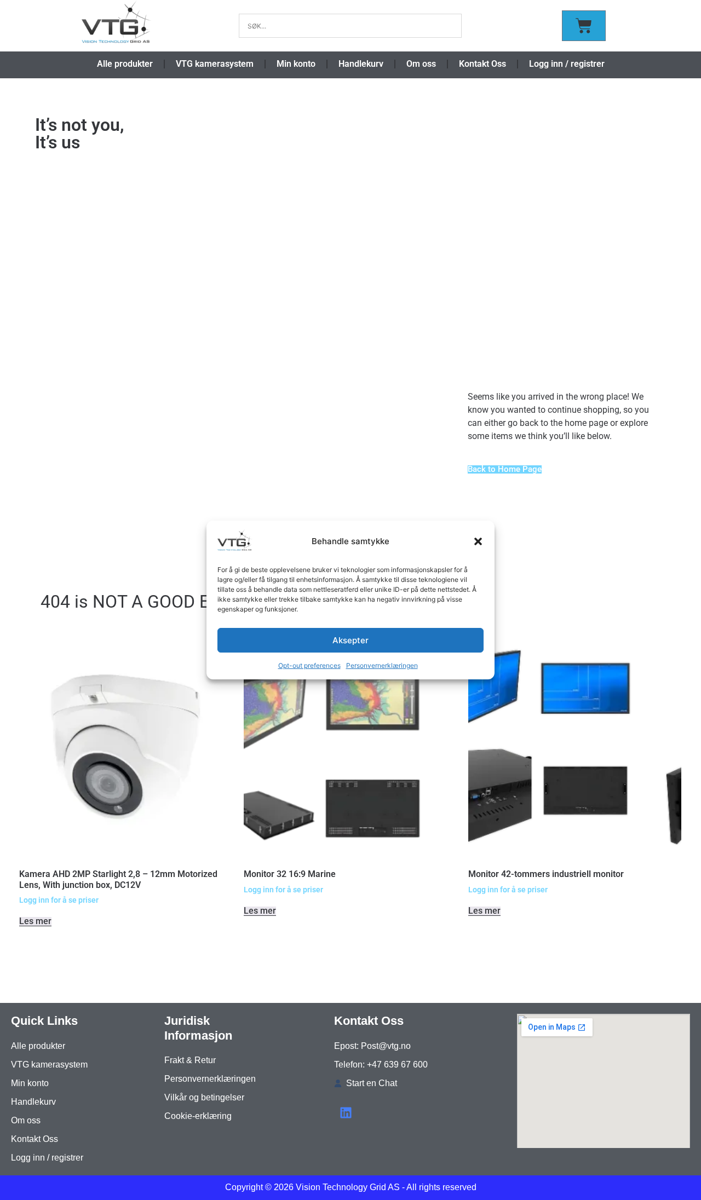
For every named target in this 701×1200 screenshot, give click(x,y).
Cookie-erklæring (198, 1116)
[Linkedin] (346, 1112)
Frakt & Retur (190, 1060)
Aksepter (350, 640)
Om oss (421, 64)
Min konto (296, 64)
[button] (478, 541)
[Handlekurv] (584, 25)
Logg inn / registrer (567, 64)
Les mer (35, 921)
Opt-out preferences (309, 665)
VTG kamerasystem (215, 64)
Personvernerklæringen (382, 665)
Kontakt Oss (482, 64)
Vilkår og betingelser (204, 1097)
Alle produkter (125, 64)
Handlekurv (360, 64)
